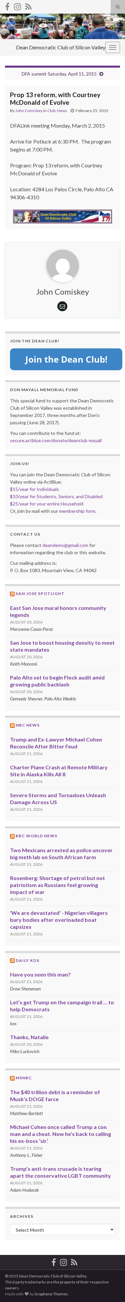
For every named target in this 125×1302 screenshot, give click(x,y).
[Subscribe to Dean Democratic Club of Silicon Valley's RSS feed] (28, 5)
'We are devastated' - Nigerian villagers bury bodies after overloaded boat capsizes (59, 920)
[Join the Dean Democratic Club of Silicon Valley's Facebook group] (7, 5)
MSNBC (24, 1077)
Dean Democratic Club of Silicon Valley (60, 47)
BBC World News (36, 835)
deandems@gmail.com (65, 545)
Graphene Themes (51, 1293)
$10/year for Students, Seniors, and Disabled (56, 496)
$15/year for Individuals (34, 489)
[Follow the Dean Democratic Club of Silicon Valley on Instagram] (17, 5)
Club (51, 110)
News (62, 110)
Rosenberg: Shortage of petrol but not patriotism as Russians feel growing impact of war (57, 885)
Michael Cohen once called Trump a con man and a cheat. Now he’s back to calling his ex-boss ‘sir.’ (60, 1134)
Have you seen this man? (40, 974)
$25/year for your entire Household (46, 503)
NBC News (28, 725)
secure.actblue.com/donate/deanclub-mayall (56, 440)
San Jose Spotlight (40, 593)
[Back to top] (110, 1287)
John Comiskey (29, 110)
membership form (77, 511)
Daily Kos (27, 960)
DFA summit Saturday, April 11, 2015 (59, 74)
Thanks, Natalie (29, 1037)
